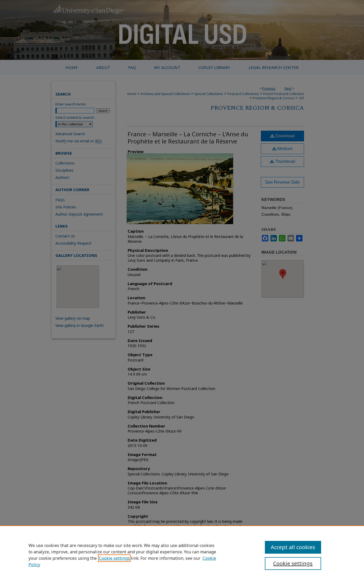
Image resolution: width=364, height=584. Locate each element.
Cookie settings (114, 558)
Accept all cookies (293, 547)
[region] (182, 554)
